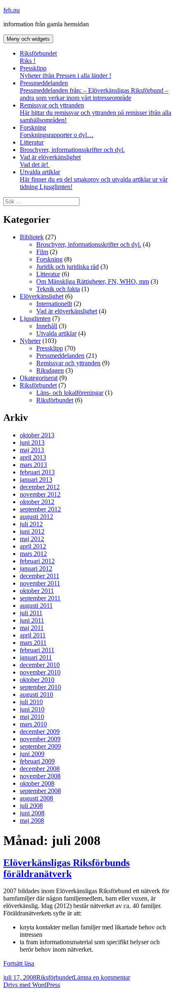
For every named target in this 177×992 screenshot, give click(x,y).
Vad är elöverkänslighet (50, 161)
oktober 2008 (37, 783)
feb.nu (11, 10)
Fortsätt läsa (18, 963)
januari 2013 (36, 479)
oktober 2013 (37, 435)
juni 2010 (32, 709)
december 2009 (40, 731)
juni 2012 (32, 531)
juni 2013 (32, 442)
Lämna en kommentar (101, 977)
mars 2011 (33, 642)
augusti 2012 (36, 516)
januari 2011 (36, 657)
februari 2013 (37, 472)
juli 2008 (31, 805)
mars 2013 (33, 464)
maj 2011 (32, 627)
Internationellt (54, 303)
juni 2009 (32, 753)
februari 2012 (37, 561)
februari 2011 (37, 650)
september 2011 (40, 598)
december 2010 (40, 664)
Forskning (56, 131)
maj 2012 (32, 538)
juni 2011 (32, 620)
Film (42, 251)
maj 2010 (32, 716)
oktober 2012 (37, 501)
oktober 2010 (37, 679)
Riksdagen (50, 370)
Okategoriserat (39, 377)
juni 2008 (32, 813)
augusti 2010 (36, 694)
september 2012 (40, 509)
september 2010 (40, 687)
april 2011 (33, 635)
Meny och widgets (28, 39)
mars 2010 (33, 724)
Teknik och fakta (58, 288)
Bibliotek (32, 236)
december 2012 (40, 486)
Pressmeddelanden (94, 90)
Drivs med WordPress (31, 984)
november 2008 (40, 776)
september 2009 (40, 746)
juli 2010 (31, 701)
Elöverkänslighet (41, 296)
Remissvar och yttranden (95, 113)
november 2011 (40, 583)
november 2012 (40, 494)
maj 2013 (32, 449)
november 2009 (40, 738)
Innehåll (46, 325)
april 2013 (33, 457)
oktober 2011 (37, 590)
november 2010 (40, 672)
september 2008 (40, 790)
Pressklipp (65, 72)
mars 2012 (33, 553)
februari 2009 (37, 761)
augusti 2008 (36, 798)
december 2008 (40, 768)
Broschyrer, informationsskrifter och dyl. (72, 149)
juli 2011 (31, 612)
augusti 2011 (36, 605)
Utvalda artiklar (94, 179)
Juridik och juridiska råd (67, 266)
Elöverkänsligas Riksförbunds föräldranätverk (66, 868)
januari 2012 (36, 568)
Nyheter (30, 340)
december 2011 (39, 575)
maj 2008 (32, 820)
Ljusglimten (35, 318)
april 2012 (33, 546)
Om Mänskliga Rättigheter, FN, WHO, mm (92, 281)
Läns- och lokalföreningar (69, 392)
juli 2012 (31, 524)
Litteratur (32, 142)
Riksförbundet (38, 57)
